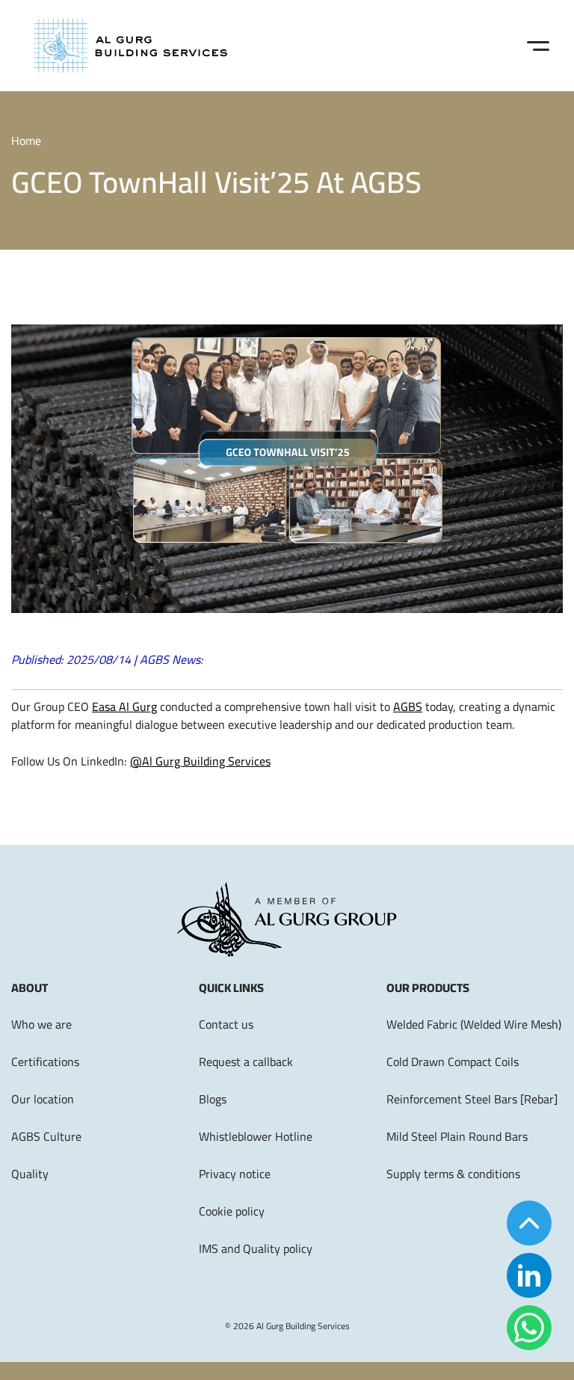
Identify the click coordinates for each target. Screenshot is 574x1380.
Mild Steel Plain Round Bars (457, 1136)
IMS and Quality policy (255, 1248)
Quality (30, 1173)
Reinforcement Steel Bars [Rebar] (472, 1099)
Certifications (45, 1061)
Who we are (41, 1024)
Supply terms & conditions (453, 1173)
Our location (42, 1099)
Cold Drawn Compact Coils (452, 1061)
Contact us (226, 1024)
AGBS (407, 706)
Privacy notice (235, 1173)
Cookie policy (232, 1211)
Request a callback (246, 1061)
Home (26, 140)
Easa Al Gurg (124, 706)
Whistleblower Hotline (255, 1136)
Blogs (212, 1099)
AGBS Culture (46, 1136)
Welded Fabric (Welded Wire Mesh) (473, 1024)
